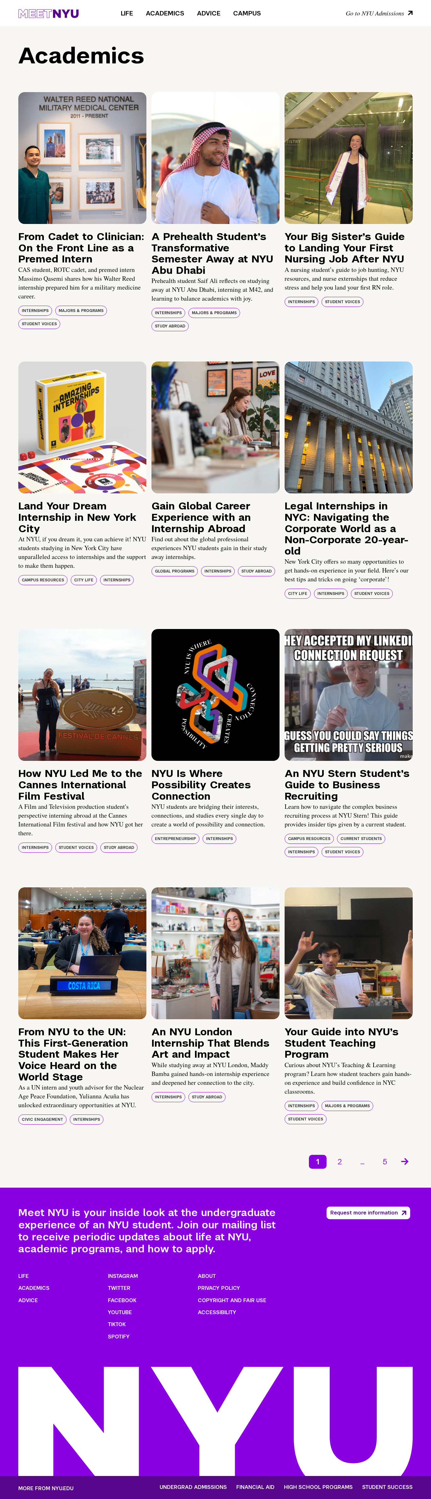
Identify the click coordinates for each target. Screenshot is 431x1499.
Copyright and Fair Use (232, 1300)
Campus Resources (43, 580)
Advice (209, 13)
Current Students (361, 838)
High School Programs (318, 1487)
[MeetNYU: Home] (48, 13)
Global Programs (174, 571)
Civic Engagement (42, 1119)
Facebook (122, 1300)
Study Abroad (170, 326)
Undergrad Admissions (193, 1487)
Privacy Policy (219, 1288)
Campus (247, 13)
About (207, 1276)
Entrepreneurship (175, 838)
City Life (83, 580)
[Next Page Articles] (405, 1161)
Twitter (119, 1288)
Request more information (364, 1212)
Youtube (120, 1312)
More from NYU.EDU (46, 1488)
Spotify (119, 1336)
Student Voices (39, 323)
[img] (82, 158)
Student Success (387, 1487)
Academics (165, 13)
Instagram (123, 1276)
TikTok (117, 1324)
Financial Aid (255, 1487)
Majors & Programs (81, 310)
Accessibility (217, 1312)
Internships (35, 310)
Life (127, 13)
